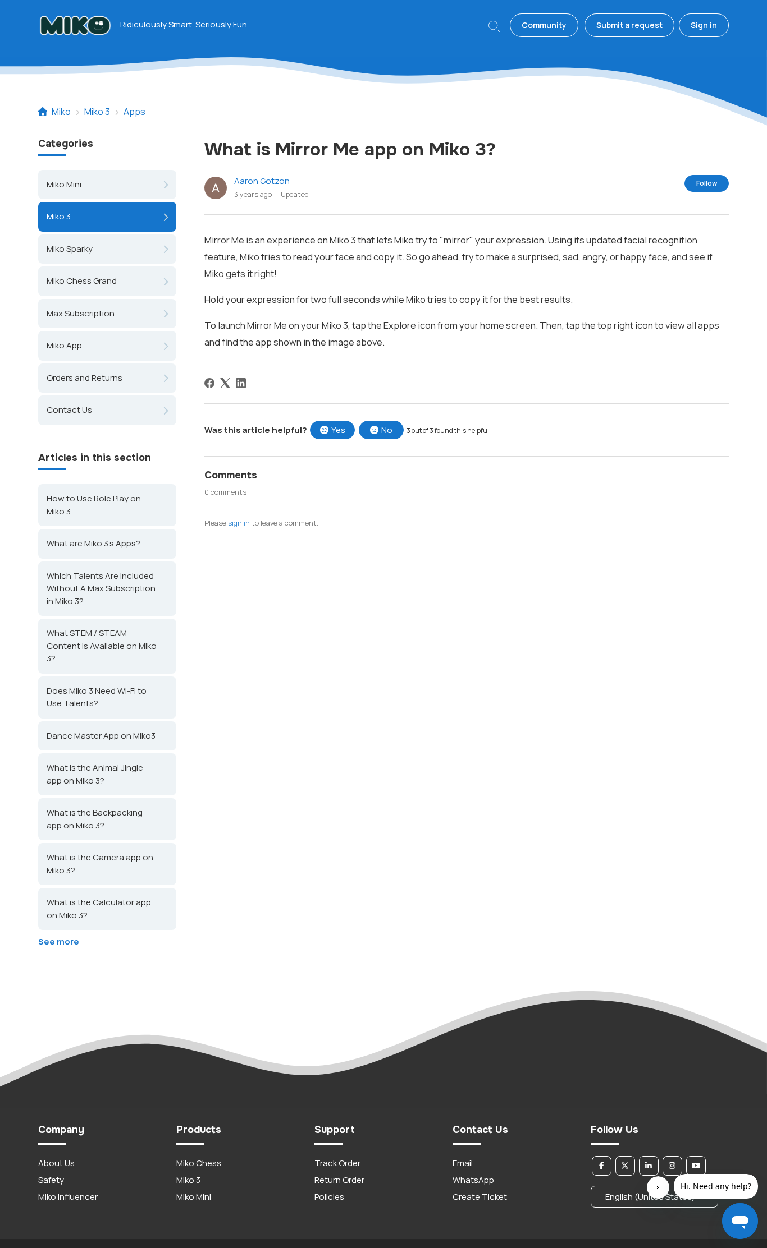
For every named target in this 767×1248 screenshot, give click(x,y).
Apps (134, 111)
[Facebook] (209, 383)
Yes (338, 430)
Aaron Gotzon (262, 181)
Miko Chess (198, 1163)
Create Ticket (480, 1197)
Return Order (339, 1180)
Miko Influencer (68, 1197)
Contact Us (69, 410)
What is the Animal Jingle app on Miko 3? (95, 774)
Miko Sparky (70, 249)
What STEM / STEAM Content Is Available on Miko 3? (102, 645)
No (386, 430)
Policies (329, 1197)
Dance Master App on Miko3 (101, 735)
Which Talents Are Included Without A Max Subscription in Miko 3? (101, 587)
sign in (239, 523)
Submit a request (629, 25)
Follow (706, 183)
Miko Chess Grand (82, 281)
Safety (51, 1180)
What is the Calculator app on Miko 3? (99, 908)
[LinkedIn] (241, 383)
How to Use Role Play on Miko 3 (94, 504)
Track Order (337, 1163)
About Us (56, 1163)
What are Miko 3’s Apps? (93, 543)
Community (544, 25)
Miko (61, 111)
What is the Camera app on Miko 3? (100, 863)
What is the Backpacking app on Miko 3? (95, 819)
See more (58, 941)
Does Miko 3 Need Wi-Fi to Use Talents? (97, 696)
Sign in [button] (704, 25)
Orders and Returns (84, 378)
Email (463, 1163)
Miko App (64, 345)
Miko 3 (97, 111)
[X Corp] (225, 383)
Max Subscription (81, 313)
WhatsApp (473, 1180)
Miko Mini (64, 184)
